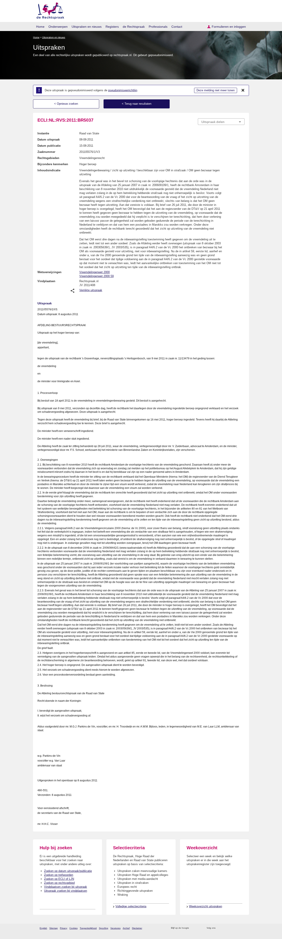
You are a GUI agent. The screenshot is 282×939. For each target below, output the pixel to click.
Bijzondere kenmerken (52, 164)
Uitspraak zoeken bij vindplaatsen (65, 890)
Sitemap (53, 928)
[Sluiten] (243, 90)
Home (40, 26)
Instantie (43, 133)
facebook (225, 928)
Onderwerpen (58, 26)
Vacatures (115, 928)
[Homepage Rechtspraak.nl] (48, 10)
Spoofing (103, 928)
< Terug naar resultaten (136, 103)
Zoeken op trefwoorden (58, 875)
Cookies (73, 928)
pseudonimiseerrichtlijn (122, 90)
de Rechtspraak (134, 26)
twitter (219, 928)
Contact (176, 26)
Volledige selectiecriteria (130, 906)
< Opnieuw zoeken (66, 103)
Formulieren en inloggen (229, 26)
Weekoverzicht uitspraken (205, 906)
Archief (126, 928)
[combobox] (221, 121)
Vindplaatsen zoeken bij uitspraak (65, 886)
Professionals (158, 26)
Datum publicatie (49, 145)
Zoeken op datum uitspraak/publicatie (68, 871)
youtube (242, 928)
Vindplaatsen (46, 281)
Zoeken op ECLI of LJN (59, 879)
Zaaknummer (46, 151)
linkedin (236, 928)
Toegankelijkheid (88, 928)
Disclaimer (137, 928)
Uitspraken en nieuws (87, 26)
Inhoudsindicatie (48, 170)
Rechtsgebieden (48, 158)
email (199, 928)
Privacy (63, 928)
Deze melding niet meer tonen (216, 90)
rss (193, 928)
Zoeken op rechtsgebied (59, 882)
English (43, 928)
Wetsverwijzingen (49, 272)
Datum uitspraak (48, 139)
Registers (112, 26)
